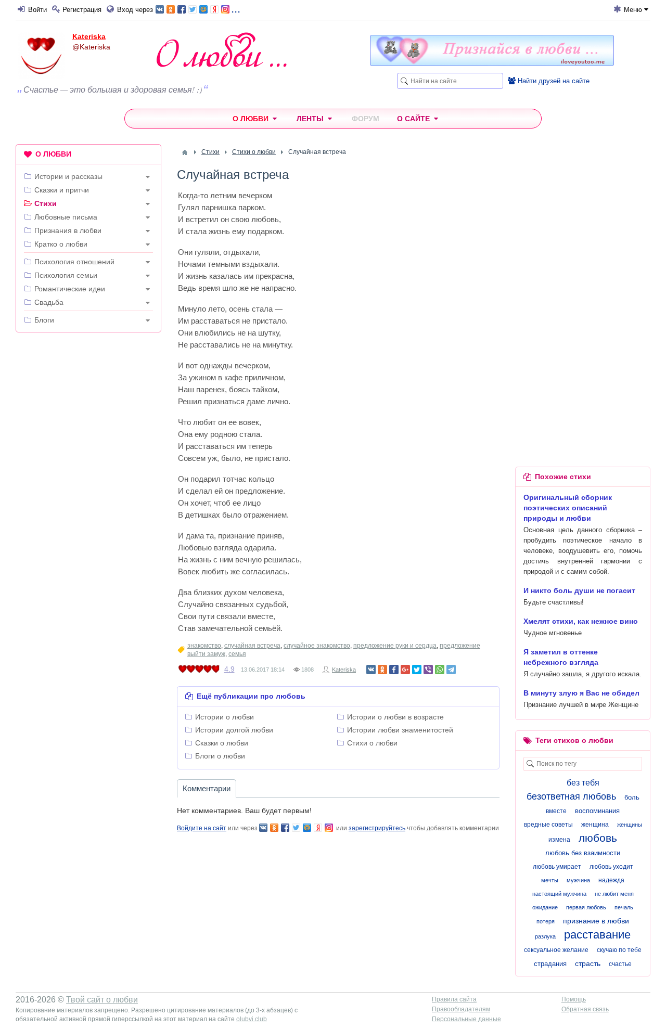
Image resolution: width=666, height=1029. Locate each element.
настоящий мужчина (559, 894)
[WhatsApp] (439, 669)
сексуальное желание (556, 950)
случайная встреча (252, 645)
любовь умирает (557, 866)
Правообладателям (461, 1009)
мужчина (578, 880)
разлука (545, 936)
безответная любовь (571, 796)
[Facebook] (394, 669)
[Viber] (428, 669)
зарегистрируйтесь (377, 828)
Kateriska (89, 36)
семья (237, 654)
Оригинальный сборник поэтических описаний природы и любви (567, 507)
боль (631, 797)
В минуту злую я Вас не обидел (581, 693)
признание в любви (596, 921)
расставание (597, 934)
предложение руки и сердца (395, 645)
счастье (620, 964)
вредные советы (548, 824)
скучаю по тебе (619, 950)
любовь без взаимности (582, 853)
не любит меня (614, 894)
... (235, 8)
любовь (598, 838)
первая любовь (586, 907)
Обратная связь (585, 1009)
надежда (611, 880)
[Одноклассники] (382, 669)
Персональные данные (466, 1019)
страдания (550, 964)
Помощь (573, 999)
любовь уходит (611, 866)
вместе (556, 811)
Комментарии (206, 788)
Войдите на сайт (201, 828)
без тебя (583, 782)
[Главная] (185, 152)
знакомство (204, 645)
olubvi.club (251, 1019)
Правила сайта (454, 999)
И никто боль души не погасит (579, 590)
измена (559, 839)
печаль (623, 907)
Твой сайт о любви (102, 999)
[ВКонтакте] (371, 669)
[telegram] (451, 669)
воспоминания (597, 811)
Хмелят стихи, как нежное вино (580, 621)
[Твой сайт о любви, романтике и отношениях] (222, 49)
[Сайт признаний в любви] (492, 63)
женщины (629, 824)
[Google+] (405, 669)
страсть (587, 963)
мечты (549, 880)
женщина (595, 824)
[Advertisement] (88, 499)
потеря (545, 921)
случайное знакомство (317, 645)
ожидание (545, 907)
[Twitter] (416, 669)
